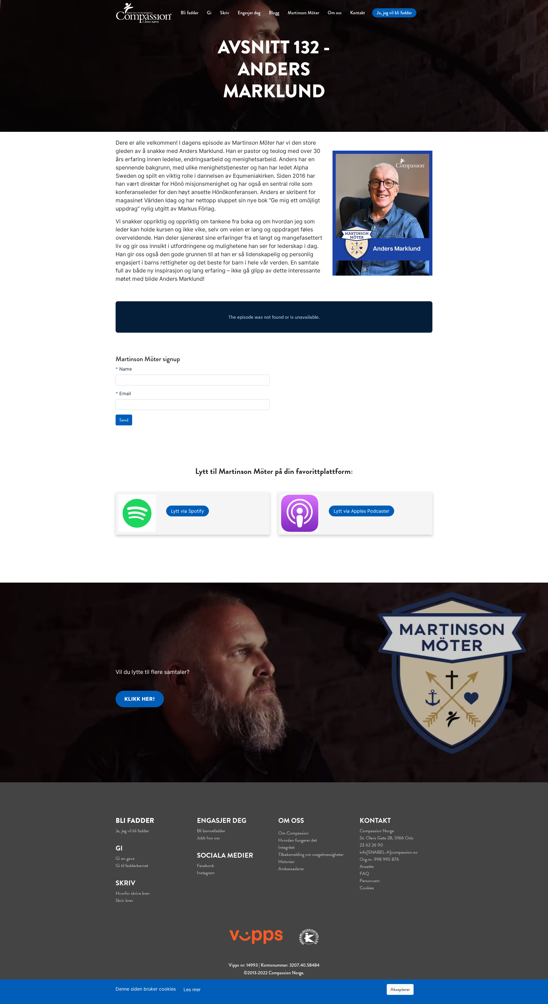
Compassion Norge (377, 830)
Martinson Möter (303, 12)
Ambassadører (291, 868)
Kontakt (357, 12)
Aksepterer (400, 989)
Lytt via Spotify (187, 511)
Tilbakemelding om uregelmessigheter (311, 854)
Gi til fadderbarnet (132, 865)
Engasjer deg (249, 12)
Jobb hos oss (208, 838)
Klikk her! (139, 699)
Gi (209, 12)
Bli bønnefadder (211, 830)
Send (123, 420)
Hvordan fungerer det (297, 840)
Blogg (274, 12)
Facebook (205, 865)
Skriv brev (124, 900)
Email (123, 393)
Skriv (224, 12)
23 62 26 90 (371, 845)
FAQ (364, 873)
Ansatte (367, 866)
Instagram (206, 872)
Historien (286, 861)
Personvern (370, 880)
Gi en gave (125, 858)
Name (124, 369)
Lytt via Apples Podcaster (361, 511)
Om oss (335, 12)
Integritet (286, 847)
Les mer (192, 989)
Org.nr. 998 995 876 (379, 859)
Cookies (367, 887)
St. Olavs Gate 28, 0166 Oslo (387, 838)
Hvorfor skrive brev (133, 893)
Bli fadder (189, 12)
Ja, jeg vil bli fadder (394, 12)
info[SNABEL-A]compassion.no (389, 852)
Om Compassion (293, 833)
